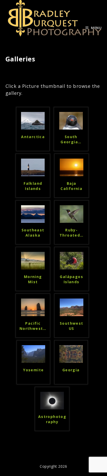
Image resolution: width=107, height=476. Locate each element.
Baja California (71, 186)
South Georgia (71, 139)
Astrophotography (52, 419)
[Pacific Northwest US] (33, 307)
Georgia (71, 369)
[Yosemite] (33, 353)
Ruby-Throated (71, 233)
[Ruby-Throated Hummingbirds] (71, 213)
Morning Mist (33, 279)
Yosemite (33, 369)
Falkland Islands (33, 186)
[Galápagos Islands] (71, 260)
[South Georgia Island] (71, 120)
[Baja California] (71, 167)
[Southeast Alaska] (33, 213)
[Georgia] (71, 353)
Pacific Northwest (32, 326)
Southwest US (71, 326)
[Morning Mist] (33, 260)
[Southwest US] (71, 307)
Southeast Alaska (33, 233)
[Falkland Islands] (33, 167)
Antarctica (33, 136)
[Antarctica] (33, 120)
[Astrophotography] (52, 400)
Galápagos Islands (71, 279)
